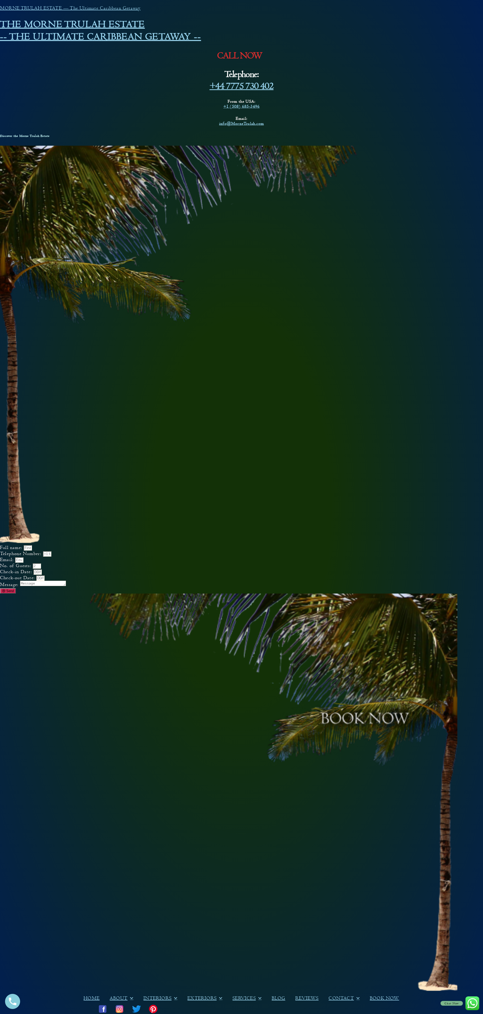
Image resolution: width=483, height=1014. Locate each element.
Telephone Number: (21, 554)
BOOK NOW (384, 998)
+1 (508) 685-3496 (241, 106)
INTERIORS (157, 998)
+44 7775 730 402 (241, 86)
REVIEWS (306, 998)
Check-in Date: (16, 572)
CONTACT (341, 998)
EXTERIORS (202, 998)
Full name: (12, 547)
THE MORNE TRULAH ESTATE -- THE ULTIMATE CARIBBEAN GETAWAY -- (100, 30)
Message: (10, 584)
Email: (7, 560)
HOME (92, 998)
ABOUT (119, 998)
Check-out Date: (18, 578)
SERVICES (244, 998)
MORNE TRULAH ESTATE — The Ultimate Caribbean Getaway (70, 8)
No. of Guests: (16, 566)
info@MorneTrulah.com (241, 123)
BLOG (278, 998)
